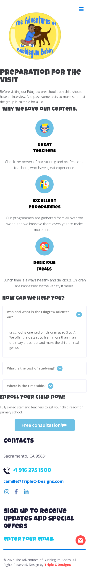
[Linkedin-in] (26, 491)
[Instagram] (6, 491)
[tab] (44, 314)
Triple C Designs (57, 564)
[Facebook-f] (16, 491)
